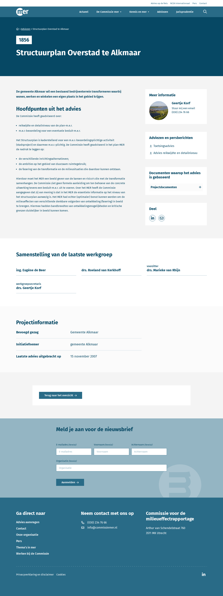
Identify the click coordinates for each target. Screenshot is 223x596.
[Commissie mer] (22, 12)
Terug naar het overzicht (58, 395)
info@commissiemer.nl (102, 527)
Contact (21, 528)
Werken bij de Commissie (32, 553)
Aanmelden (68, 482)
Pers (19, 541)
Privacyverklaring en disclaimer (35, 574)
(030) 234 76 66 (183, 112)
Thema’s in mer (26, 547)
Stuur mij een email (183, 108)
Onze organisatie (27, 535)
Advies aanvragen (27, 522)
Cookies (60, 574)
